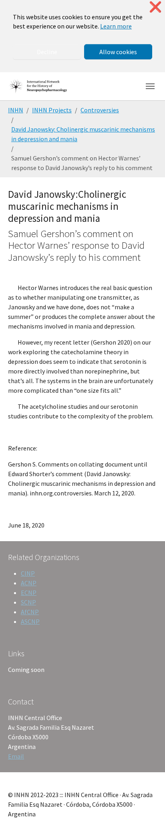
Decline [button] (47, 52)
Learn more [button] (116, 26)
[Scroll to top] (147, 812)
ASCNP (30, 621)
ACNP (28, 583)
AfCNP (30, 612)
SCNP (28, 602)
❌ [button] (155, 7)
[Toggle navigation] (150, 86)
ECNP (28, 593)
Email (16, 756)
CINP (28, 573)
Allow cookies (118, 52)
